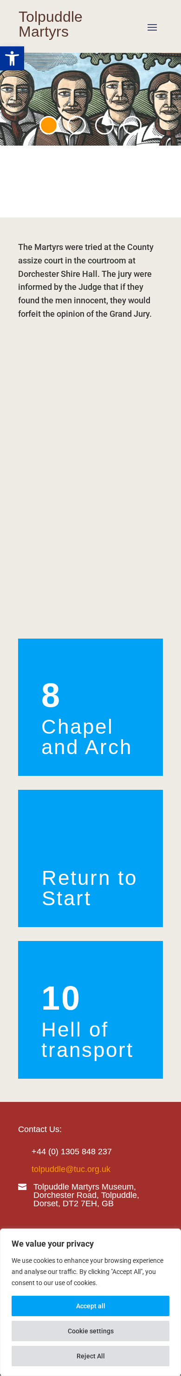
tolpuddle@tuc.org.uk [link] (71, 1169)
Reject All (91, 1356)
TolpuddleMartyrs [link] (51, 24)
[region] (90, 1302)
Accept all (90, 1306)
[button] (152, 26)
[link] (12, 58)
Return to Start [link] (89, 887)
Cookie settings (91, 1331)
